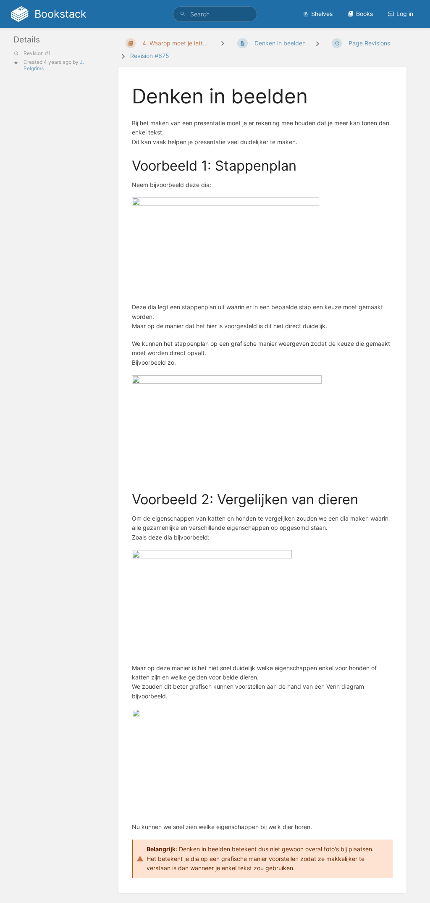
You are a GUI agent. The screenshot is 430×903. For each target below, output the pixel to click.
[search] (215, 14)
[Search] (183, 14)
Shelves (322, 13)
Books (364, 13)
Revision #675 (149, 55)
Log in (404, 13)
